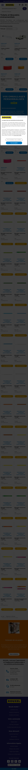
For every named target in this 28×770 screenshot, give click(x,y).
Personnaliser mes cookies (14, 139)
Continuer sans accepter (21, 116)
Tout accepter (14, 142)
